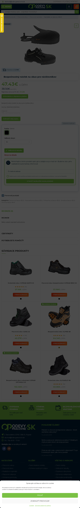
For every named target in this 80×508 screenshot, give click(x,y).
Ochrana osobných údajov (43, 505)
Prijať (40, 495)
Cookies (31, 505)
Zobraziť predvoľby (40, 501)
